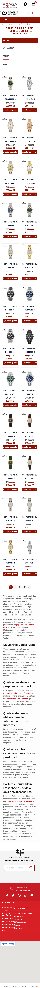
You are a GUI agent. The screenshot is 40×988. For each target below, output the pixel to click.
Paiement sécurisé (8, 924)
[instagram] (19, 895)
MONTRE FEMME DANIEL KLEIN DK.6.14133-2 (29, 180)
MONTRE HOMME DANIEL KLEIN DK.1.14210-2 (10, 348)
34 (25, 587)
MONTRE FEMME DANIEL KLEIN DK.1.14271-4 (29, 222)
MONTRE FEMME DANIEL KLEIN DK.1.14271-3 (10, 264)
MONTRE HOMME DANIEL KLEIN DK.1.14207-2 (29, 391)
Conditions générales (9, 921)
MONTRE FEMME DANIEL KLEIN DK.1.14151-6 (10, 517)
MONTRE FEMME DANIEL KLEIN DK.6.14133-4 (10, 180)
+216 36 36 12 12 (22, 891)
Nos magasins (19, 916)
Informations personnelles (23, 913)
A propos (5, 911)
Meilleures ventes (20, 922)
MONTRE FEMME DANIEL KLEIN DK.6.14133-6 (10, 138)
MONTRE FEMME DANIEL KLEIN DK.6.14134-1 (29, 95)
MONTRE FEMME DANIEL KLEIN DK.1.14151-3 (29, 517)
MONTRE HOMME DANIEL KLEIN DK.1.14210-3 (29, 306)
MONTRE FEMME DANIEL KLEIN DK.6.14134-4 (10, 95)
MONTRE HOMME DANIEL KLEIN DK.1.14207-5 (29, 348)
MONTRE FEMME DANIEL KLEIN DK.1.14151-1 (29, 559)
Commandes (18, 919)
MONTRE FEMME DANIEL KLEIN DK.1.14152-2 (29, 475)
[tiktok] (13, 895)
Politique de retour (8, 927)
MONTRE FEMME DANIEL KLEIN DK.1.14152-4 (10, 475)
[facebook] (7, 895)
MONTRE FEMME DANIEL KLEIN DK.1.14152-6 (10, 433)
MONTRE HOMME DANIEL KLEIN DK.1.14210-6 (10, 306)
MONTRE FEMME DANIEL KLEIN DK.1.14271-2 (29, 264)
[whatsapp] (25, 895)
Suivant (28, 587)
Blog (3, 930)
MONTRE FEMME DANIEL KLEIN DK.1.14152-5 (29, 433)
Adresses (17, 925)
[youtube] (32, 895)
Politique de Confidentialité (7, 914)
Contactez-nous (8, 908)
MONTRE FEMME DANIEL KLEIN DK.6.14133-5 (29, 138)
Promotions (18, 928)
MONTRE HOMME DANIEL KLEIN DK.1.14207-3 (10, 391)
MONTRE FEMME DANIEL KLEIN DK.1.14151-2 (10, 559)
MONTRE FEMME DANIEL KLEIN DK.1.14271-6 (10, 222)
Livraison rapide (7, 918)
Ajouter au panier (10, 110)
